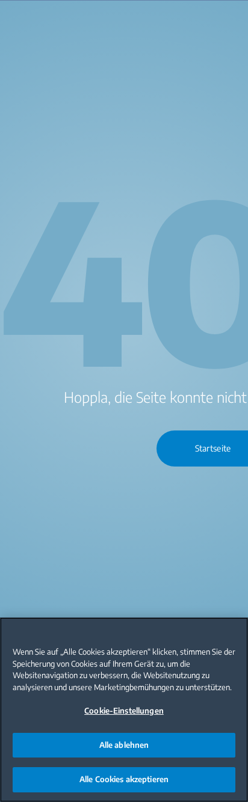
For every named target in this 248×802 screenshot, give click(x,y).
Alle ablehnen (124, 745)
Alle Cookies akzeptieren (124, 779)
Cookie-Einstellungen (124, 710)
